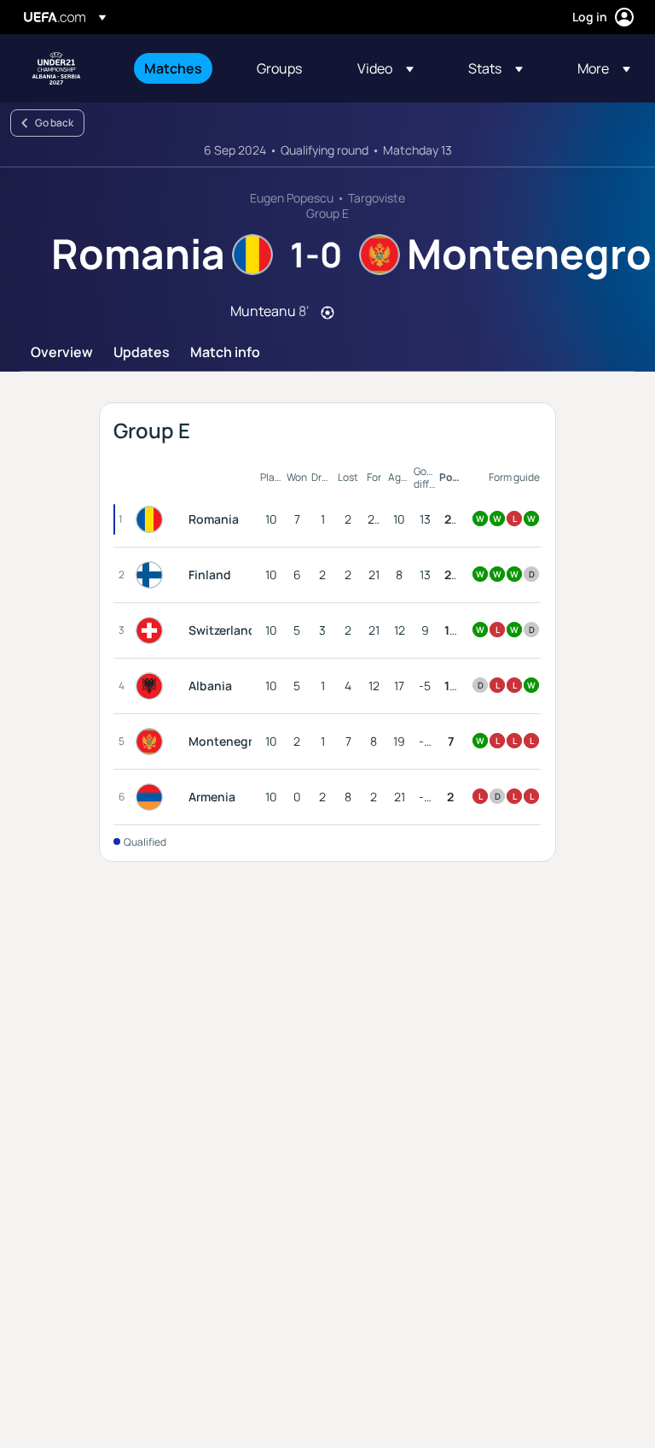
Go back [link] (54, 122)
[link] (173, 68)
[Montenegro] (153, 741)
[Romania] (153, 519)
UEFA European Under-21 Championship (56, 68)
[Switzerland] (153, 630)
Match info (225, 353)
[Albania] (153, 686)
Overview (62, 353)
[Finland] (153, 575)
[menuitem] (179, 68)
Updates (141, 353)
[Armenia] (153, 797)
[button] (385, 68)
